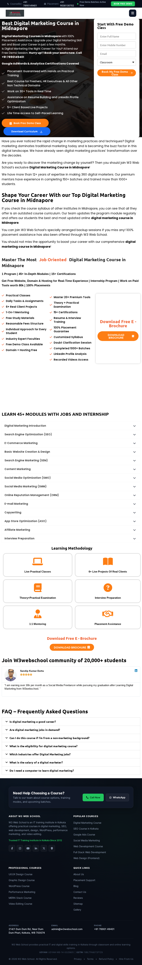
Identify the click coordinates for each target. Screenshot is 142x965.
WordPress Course (19, 880)
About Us (78, 868)
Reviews (78, 892)
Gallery (77, 903)
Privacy (78, 953)
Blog (75, 880)
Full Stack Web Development (89, 846)
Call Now (95, 791)
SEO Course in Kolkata (86, 822)
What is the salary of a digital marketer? (36, 756)
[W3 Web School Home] (15, 13)
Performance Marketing (22, 886)
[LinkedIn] (36, 842)
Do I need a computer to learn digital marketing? (42, 765)
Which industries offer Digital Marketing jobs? (40, 748)
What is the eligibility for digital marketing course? (43, 740)
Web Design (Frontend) (86, 852)
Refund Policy (106, 953)
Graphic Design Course (22, 874)
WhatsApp (119, 791)
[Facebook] (12, 842)
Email (54, 920)
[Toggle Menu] (132, 13)
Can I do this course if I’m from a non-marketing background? (49, 732)
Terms (90, 953)
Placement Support (84, 874)
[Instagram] (20, 842)
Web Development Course (88, 840)
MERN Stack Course (20, 892)
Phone (97, 920)
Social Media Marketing (86, 834)
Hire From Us (126, 953)
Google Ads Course (84, 828)
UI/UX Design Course (20, 868)
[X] (44, 842)
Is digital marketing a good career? (33, 716)
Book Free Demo (123, 4)
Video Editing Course (20, 897)
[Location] (51, 842)
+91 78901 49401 (104, 923)
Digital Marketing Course (87, 816)
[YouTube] (28, 842)
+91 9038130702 (60, 4)
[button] (67, 695)
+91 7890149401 (23, 4)
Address (14, 920)
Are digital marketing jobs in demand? (35, 724)
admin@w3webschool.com (66, 923)
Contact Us (79, 886)
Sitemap (78, 897)
